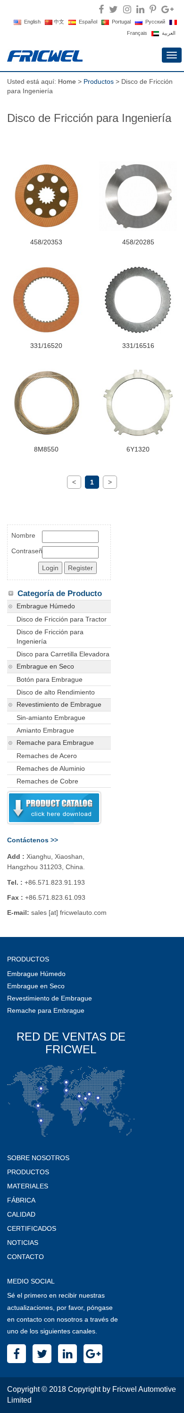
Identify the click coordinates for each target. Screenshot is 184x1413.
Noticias (22, 1242)
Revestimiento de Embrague (59, 704)
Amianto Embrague (45, 730)
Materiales (27, 1186)
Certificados (31, 1228)
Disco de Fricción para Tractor (62, 619)
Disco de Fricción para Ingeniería (50, 636)
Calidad (21, 1214)
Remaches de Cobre (47, 781)
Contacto (25, 1256)
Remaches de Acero (47, 755)
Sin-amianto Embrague (51, 717)
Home (67, 81)
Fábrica (21, 1200)
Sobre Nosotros (38, 1158)
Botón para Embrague (50, 679)
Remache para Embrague (55, 742)
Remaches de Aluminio (51, 768)
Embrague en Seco (45, 666)
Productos (28, 1172)
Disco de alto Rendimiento (56, 692)
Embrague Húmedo (46, 606)
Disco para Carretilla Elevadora (63, 654)
